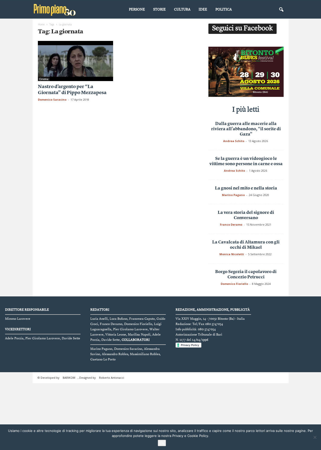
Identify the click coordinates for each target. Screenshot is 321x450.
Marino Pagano (233, 195)
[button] (281, 9)
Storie (159, 9)
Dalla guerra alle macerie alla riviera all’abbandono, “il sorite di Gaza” (246, 129)
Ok (162, 443)
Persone (137, 9)
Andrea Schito (233, 141)
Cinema (43, 79)
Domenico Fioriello (234, 284)
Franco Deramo (231, 224)
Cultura (182, 9)
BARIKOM (69, 377)
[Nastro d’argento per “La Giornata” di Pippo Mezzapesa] (75, 61)
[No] (314, 437)
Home (41, 24)
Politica (223, 9)
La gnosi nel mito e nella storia (246, 188)
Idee (203, 9)
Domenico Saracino (52, 99)
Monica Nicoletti (231, 254)
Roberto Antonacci (111, 377)
